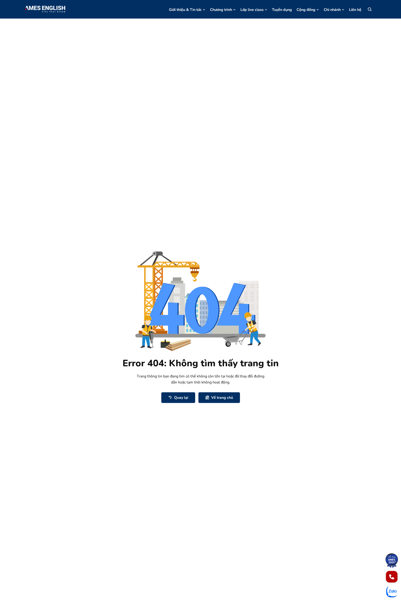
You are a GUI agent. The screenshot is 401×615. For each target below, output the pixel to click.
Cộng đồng (306, 9)
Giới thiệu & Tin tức (185, 9)
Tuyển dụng (282, 9)
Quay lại (181, 397)
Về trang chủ (222, 397)
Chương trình (221, 9)
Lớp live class (252, 9)
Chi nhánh (332, 9)
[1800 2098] (392, 577)
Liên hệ (355, 9)
